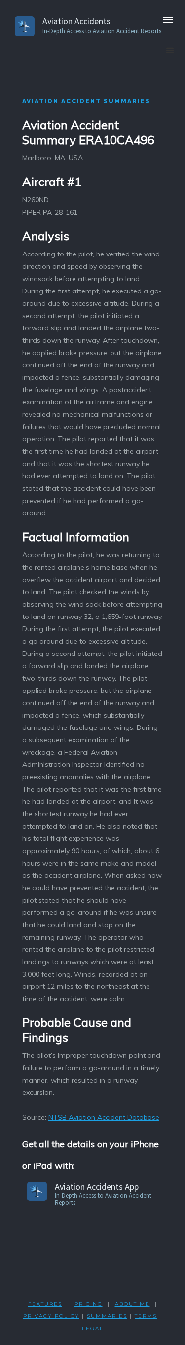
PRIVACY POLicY (51, 1316)
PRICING (88, 1304)
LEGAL (93, 1328)
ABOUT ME (132, 1304)
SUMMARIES (107, 1316)
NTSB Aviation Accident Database (103, 1117)
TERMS (146, 1316)
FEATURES (45, 1304)
